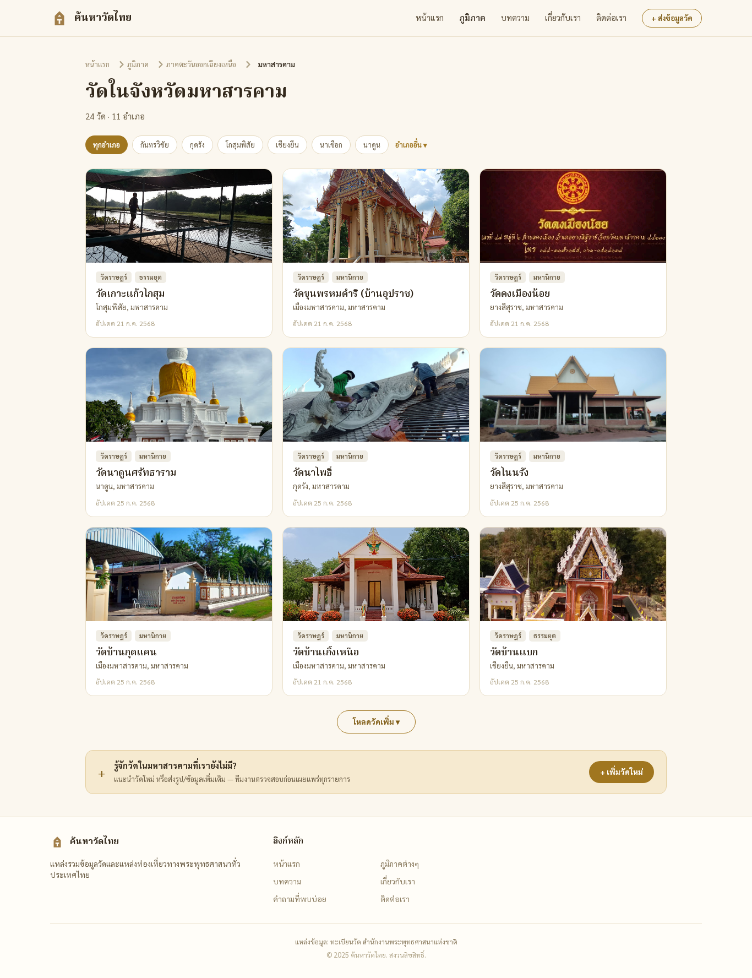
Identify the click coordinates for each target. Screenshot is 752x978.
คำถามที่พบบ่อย (299, 899)
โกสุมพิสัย (240, 144)
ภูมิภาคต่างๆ (399, 863)
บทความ (515, 18)
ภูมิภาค (472, 18)
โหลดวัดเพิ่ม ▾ (376, 721)
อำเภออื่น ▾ (411, 144)
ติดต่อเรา (611, 18)
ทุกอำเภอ (106, 144)
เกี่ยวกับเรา (563, 18)
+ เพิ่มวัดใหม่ (621, 771)
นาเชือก (331, 144)
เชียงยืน (287, 144)
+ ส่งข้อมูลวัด (672, 18)
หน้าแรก (430, 18)
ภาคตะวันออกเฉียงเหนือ (201, 64)
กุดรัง (197, 144)
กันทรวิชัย (154, 144)
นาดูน (371, 144)
